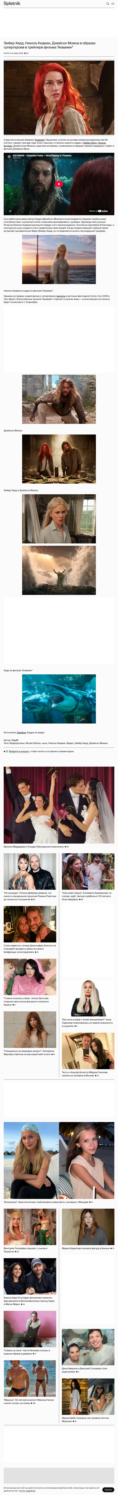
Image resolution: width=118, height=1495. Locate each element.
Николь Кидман (57, 743)
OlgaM (14, 740)
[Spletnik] (12, 4)
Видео (70, 743)
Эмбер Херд (90, 142)
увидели (60, 296)
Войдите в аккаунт (19, 751)
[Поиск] (107, 3)
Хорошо (108, 1490)
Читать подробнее (27, 1491)
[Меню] (112, 3)
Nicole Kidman (33, 743)
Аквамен (40, 139)
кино (44, 743)
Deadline (21, 732)
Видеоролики (17, 743)
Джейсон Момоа (98, 743)
